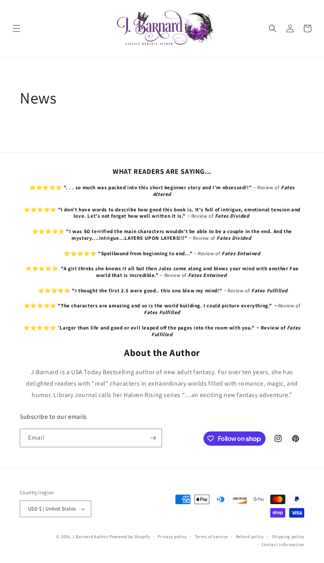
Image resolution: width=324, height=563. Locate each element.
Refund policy (250, 536)
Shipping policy (288, 536)
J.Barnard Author (90, 536)
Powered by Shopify (129, 536)
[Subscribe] (153, 438)
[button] (16, 28)
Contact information (283, 544)
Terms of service (211, 536)
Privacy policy (172, 536)
